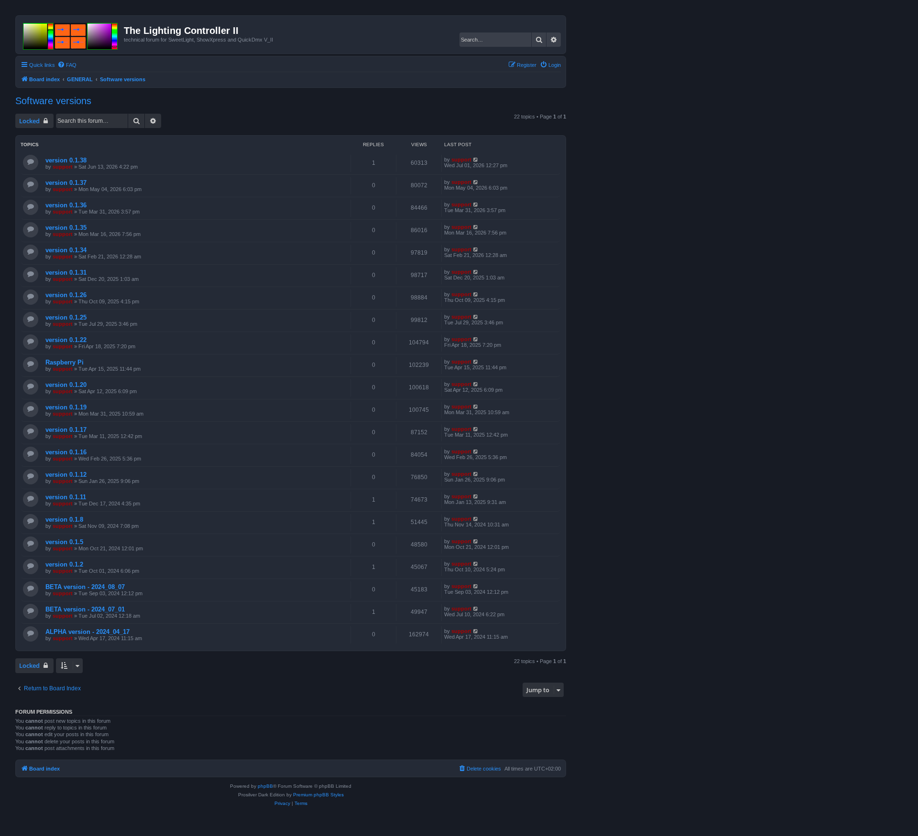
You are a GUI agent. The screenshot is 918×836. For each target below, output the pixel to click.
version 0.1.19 (66, 407)
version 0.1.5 (64, 542)
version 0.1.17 (66, 429)
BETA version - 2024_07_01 (85, 609)
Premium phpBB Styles (318, 794)
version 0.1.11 (65, 497)
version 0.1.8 (64, 519)
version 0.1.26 (66, 295)
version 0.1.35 (66, 227)
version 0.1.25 (66, 317)
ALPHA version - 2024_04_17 (87, 631)
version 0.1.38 (66, 160)
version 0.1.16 (66, 452)
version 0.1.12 (66, 474)
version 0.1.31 (66, 272)
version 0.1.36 (66, 205)
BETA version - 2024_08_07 (85, 586)
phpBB (265, 786)
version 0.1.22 (66, 339)
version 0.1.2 (64, 564)
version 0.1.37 (66, 182)
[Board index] (71, 34)
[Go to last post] (476, 159)
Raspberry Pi (64, 362)
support (63, 167)
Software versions (53, 101)
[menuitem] (66, 65)
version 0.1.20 (66, 384)
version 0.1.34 (66, 250)
